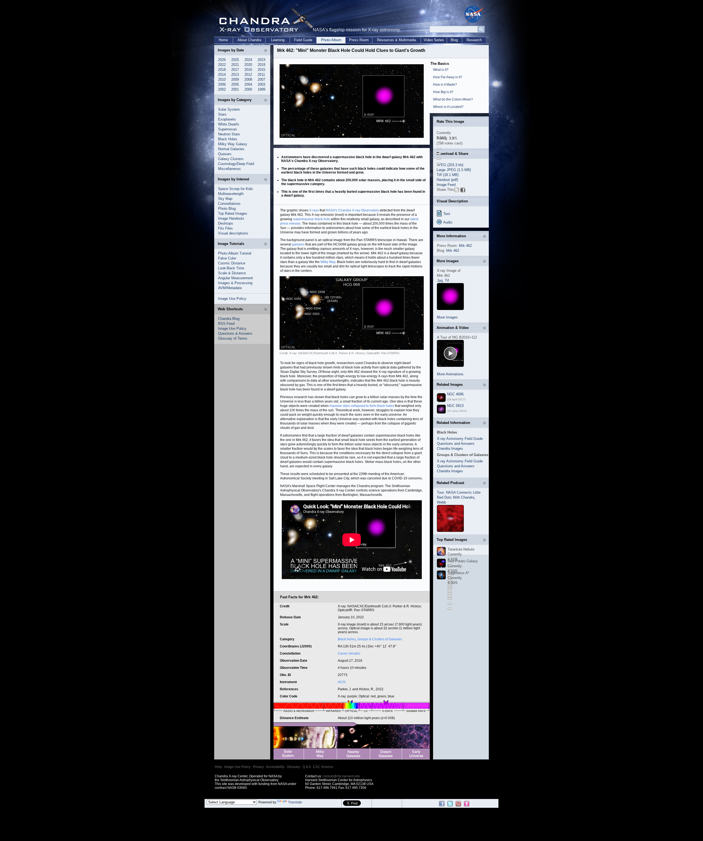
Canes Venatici (349, 653)
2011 (261, 74)
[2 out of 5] (439, 149)
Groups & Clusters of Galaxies (379, 639)
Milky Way (327, 262)
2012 (248, 74)
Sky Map (225, 199)
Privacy (258, 767)
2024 (248, 60)
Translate (295, 802)
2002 (222, 89)
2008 (248, 79)
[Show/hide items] (265, 51)
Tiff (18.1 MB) (448, 175)
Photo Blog (227, 208)
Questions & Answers (235, 333)
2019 (261, 65)
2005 (235, 84)
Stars (222, 114)
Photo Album (331, 40)
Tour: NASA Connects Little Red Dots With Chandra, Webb (459, 497)
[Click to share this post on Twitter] (456, 191)
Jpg (440, 280)
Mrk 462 (465, 246)
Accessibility (275, 767)
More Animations (450, 374)
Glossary (293, 767)
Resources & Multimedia (396, 40)
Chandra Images (450, 448)
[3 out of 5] (439, 154)
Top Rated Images (232, 213)
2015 (261, 70)
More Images (447, 317)
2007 (261, 79)
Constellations (229, 204)
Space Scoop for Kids (235, 189)
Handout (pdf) (447, 180)
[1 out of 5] (439, 144)
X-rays (314, 210)
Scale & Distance (232, 273)
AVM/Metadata (230, 288)
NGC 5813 (455, 406)
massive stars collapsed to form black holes (362, 406)
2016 (248, 70)
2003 (261, 84)
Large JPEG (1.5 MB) (454, 170)
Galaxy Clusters (231, 159)
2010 (222, 79)
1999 (261, 89)
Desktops (225, 223)
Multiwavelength (231, 194)
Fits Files (225, 228)
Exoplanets (227, 119)
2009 (235, 79)
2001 (235, 89)
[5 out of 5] (439, 163)
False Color (227, 258)
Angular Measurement (235, 278)
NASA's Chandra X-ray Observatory (352, 210)
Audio (447, 222)
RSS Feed (226, 324)
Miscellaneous (229, 169)
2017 (235, 70)
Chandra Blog (228, 319)
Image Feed (446, 185)
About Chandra (249, 40)
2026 (222, 60)
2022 (222, 65)
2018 (222, 70)
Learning (277, 40)
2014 (222, 74)
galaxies (298, 244)
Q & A (307, 767)
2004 (248, 84)
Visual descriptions (233, 233)
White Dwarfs (228, 124)
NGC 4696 (455, 394)
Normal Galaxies (231, 149)
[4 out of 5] (439, 159)
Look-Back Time (231, 268)
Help (218, 767)
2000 (248, 89)
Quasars (224, 154)
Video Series (434, 40)
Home (223, 40)
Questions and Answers (456, 444)
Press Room (359, 40)
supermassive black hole (311, 219)
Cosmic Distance (231, 263)
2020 (248, 65)
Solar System (229, 109)
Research (474, 40)
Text (446, 214)
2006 (222, 84)
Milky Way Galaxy (232, 144)
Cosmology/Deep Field (236, 164)
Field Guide (303, 40)
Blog (454, 40)
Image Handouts (231, 218)
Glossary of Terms (232, 338)
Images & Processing (235, 283)
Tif (447, 280)
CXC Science (323, 767)
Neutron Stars (229, 134)
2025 (235, 60)
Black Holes (227, 139)
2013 (235, 74)
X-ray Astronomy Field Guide (460, 439)
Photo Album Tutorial (234, 253)
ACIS (341, 682)
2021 (235, 65)
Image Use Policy (232, 299)
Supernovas (227, 129)
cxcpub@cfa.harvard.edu (341, 776)
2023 (261, 60)
